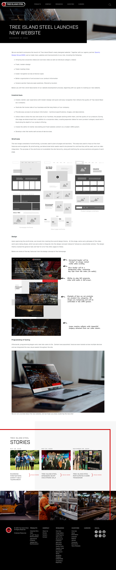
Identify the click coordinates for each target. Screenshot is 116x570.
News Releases (76, 546)
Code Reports (60, 535)
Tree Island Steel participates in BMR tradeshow (81, 476)
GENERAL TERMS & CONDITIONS (59, 557)
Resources (59, 4)
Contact (45, 537)
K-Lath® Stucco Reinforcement (34, 536)
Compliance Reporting (59, 561)
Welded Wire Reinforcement (34, 543)
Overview (58, 531)
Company (48, 4)
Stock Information (74, 534)
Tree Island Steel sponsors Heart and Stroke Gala (49, 476)
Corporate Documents (74, 543)
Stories (45, 533)
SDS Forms (59, 537)
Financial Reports (74, 537)
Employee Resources (20, 533)
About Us (45, 531)
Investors (70, 4)
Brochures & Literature (59, 540)
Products (37, 4)
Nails (31, 533)
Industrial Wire (34, 531)
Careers (81, 4)
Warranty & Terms (59, 552)
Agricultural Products (33, 539)
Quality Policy (60, 546)
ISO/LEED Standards (59, 543)
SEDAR (74, 540)
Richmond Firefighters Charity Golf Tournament (15, 477)
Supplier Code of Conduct (60, 549)
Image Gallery (60, 533)
